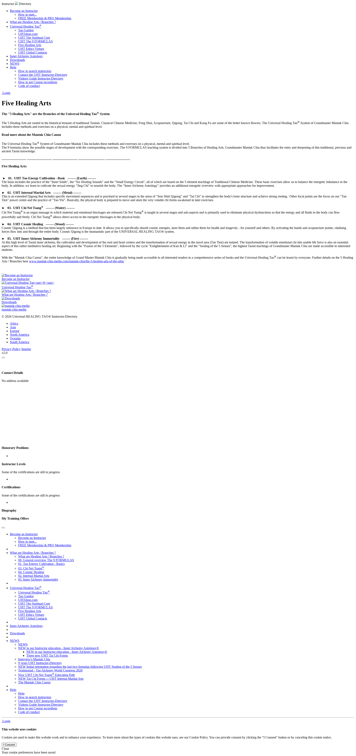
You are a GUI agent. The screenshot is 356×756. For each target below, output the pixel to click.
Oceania (15, 338)
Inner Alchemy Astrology (26, 56)
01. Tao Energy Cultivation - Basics (41, 564)
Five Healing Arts (29, 45)
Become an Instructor (24, 11)
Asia (13, 327)
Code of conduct (29, 86)
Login (6, 93)
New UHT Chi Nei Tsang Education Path (46, 675)
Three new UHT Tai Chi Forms (47, 655)
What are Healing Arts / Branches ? (33, 22)
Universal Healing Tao (25, 26)
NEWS (14, 63)
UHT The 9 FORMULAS (35, 41)
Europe (14, 331)
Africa (14, 323)
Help (13, 67)
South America (19, 342)
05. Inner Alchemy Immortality (38, 579)
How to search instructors (34, 71)
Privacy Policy (11, 349)
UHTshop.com (27, 34)
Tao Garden (26, 30)
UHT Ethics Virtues (31, 48)
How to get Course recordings (37, 82)
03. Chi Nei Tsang (31, 568)
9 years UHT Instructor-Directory (40, 663)
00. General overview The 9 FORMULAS (46, 560)
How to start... (27, 14)
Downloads (17, 60)
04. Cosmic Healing (31, 572)
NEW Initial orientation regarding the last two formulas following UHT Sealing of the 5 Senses (80, 666)
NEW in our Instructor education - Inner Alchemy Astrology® (58, 648)
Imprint (26, 349)
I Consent (9, 744)
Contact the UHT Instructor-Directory (42, 74)
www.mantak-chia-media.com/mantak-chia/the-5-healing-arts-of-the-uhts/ (76, 261)
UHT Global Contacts (32, 52)
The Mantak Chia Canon (34, 682)
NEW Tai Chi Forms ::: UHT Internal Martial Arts (50, 678)
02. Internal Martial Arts (33, 576)
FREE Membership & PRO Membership (44, 18)
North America (19, 334)
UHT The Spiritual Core (34, 37)
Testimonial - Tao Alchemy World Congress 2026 (50, 670)
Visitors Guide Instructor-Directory (40, 78)
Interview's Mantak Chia (34, 659)
